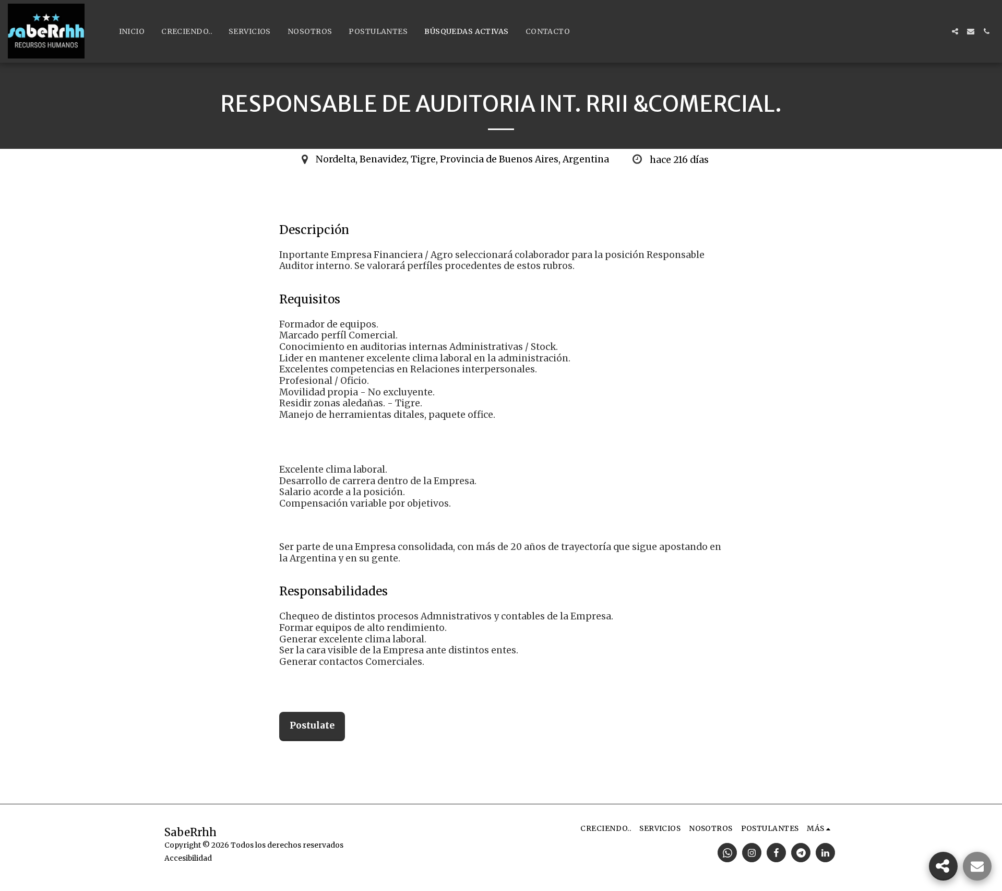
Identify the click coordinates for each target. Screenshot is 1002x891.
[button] (955, 31)
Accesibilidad (188, 858)
